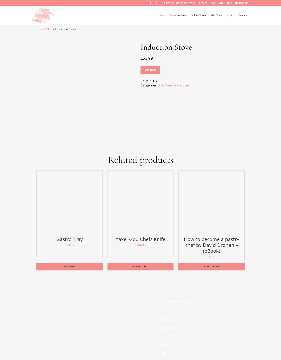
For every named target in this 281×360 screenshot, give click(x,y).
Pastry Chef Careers (172, 310)
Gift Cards (216, 15)
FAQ (220, 3)
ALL (49, 29)
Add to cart (211, 266)
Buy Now (150, 69)
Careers (202, 3)
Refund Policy (168, 319)
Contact (242, 15)
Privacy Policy (168, 344)
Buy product (140, 266)
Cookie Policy (168, 327)
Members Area (178, 15)
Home (162, 15)
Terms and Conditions (173, 336)
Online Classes (198, 15)
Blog (212, 3)
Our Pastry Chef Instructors (178, 3)
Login (230, 15)
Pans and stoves (177, 85)
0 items (243, 3)
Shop (229, 3)
